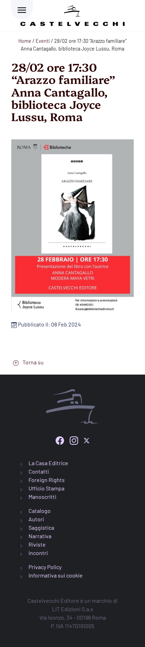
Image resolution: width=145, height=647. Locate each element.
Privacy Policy (45, 566)
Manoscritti (42, 496)
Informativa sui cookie (56, 575)
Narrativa (40, 536)
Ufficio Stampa (46, 488)
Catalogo (40, 510)
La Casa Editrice (48, 463)
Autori (36, 519)
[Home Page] (72, 14)
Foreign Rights (47, 479)
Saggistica (41, 527)
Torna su (32, 362)
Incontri (38, 552)
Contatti (39, 471)
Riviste (37, 544)
